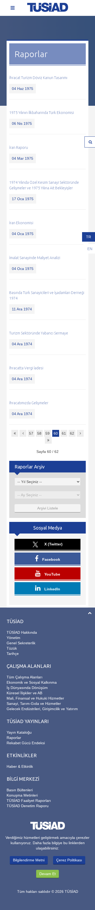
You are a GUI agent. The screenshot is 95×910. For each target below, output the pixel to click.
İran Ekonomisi (21, 223)
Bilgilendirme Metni (29, 860)
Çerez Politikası (69, 860)
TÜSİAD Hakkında (22, 632)
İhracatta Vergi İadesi (26, 368)
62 (72, 433)
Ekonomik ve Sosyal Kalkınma (32, 682)
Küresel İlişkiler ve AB (24, 693)
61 (64, 433)
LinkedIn (51, 589)
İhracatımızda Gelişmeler (28, 403)
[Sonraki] (80, 433)
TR (88, 237)
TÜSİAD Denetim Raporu (28, 806)
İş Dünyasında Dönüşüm (27, 688)
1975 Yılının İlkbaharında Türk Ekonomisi (41, 113)
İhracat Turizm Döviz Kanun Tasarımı (38, 78)
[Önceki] (23, 433)
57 (31, 433)
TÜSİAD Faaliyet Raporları (29, 800)
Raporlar (14, 738)
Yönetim (13, 638)
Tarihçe (13, 653)
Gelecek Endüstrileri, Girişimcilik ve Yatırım (42, 709)
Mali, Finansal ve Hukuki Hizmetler (35, 698)
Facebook (50, 559)
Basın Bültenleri (20, 790)
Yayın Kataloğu (19, 732)
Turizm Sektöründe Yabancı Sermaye (38, 333)
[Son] (48, 440)
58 (39, 433)
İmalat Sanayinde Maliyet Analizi (34, 258)
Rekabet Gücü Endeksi (26, 743)
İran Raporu (18, 147)
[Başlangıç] (14, 433)
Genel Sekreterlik (21, 643)
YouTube (51, 574)
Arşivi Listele (47, 508)
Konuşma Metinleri (22, 795)
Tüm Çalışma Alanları (24, 677)
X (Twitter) (53, 544)
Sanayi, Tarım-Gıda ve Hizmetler (34, 703)
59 (47, 433)
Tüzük (12, 648)
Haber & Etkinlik (20, 766)
